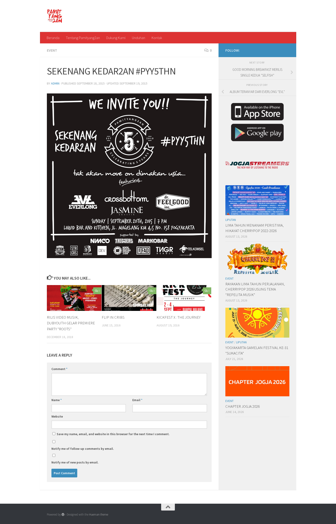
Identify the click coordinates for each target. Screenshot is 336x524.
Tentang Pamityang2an (83, 37)
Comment (59, 369)
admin (55, 83)
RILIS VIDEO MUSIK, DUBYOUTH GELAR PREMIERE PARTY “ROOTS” (71, 323)
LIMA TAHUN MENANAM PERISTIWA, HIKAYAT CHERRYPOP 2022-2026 (254, 228)
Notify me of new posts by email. (75, 462)
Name (56, 400)
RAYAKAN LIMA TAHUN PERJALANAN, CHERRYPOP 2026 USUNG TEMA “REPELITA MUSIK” (255, 289)
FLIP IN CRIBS (113, 317)
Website (57, 416)
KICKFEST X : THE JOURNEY (178, 317)
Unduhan (138, 37)
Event (52, 50)
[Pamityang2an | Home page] (55, 16)
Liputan (230, 220)
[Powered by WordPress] (62, 514)
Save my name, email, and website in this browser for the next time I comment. (113, 434)
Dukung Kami (115, 37)
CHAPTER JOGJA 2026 (242, 406)
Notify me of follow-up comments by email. (82, 449)
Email (137, 400)
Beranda (53, 37)
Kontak (157, 37)
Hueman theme (98, 514)
